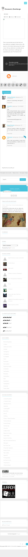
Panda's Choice (7, 450)
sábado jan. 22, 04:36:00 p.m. (15, 107)
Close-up (6, 428)
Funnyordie (6, 361)
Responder (9, 102)
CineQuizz (10, 289)
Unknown (9, 137)
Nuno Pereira (10, 125)
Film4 (5, 359)
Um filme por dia (7, 460)
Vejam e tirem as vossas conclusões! (16, 258)
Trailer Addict (6, 388)
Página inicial (16, 172)
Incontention (6, 369)
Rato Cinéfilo (6, 453)
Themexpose (23, 546)
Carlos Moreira (11, 97)
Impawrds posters (7, 366)
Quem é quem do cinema (13, 304)
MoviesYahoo (6, 376)
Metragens (6, 443)
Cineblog (5, 416)
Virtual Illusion (7, 462)
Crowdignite (6, 356)
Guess (9, 284)
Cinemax (5, 349)
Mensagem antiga (24, 172)
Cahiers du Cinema (8, 346)
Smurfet (9, 106)
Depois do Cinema (7, 433)
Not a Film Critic (7, 445)
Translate (13, 248)
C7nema (5, 344)
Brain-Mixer (6, 411)
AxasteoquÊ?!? (7, 408)
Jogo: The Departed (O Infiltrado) (15, 278)
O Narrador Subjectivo (8, 448)
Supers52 (6, 455)
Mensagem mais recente (5, 172)
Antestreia (6, 406)
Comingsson (6, 354)
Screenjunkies (6, 383)
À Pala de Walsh (7, 465)
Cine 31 (5, 413)
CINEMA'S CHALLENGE (12, 546)
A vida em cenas (7, 401)
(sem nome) (10, 268)
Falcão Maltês (6, 435)
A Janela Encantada (7, 398)
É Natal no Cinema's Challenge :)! (15, 273)
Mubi (5, 378)
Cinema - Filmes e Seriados (9, 418)
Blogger (18, 534)
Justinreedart (6, 371)
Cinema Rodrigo (7, 423)
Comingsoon (6, 351)
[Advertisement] (9, 509)
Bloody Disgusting (7, 342)
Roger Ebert (6, 381)
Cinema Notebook (7, 421)
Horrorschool (6, 364)
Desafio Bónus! (11, 263)
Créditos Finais (7, 430)
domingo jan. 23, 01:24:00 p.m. (15, 138)
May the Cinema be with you (10, 440)
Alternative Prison (7, 403)
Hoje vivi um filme (7, 438)
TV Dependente (7, 457)
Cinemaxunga (6, 426)
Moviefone (6, 373)
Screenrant (6, 386)
